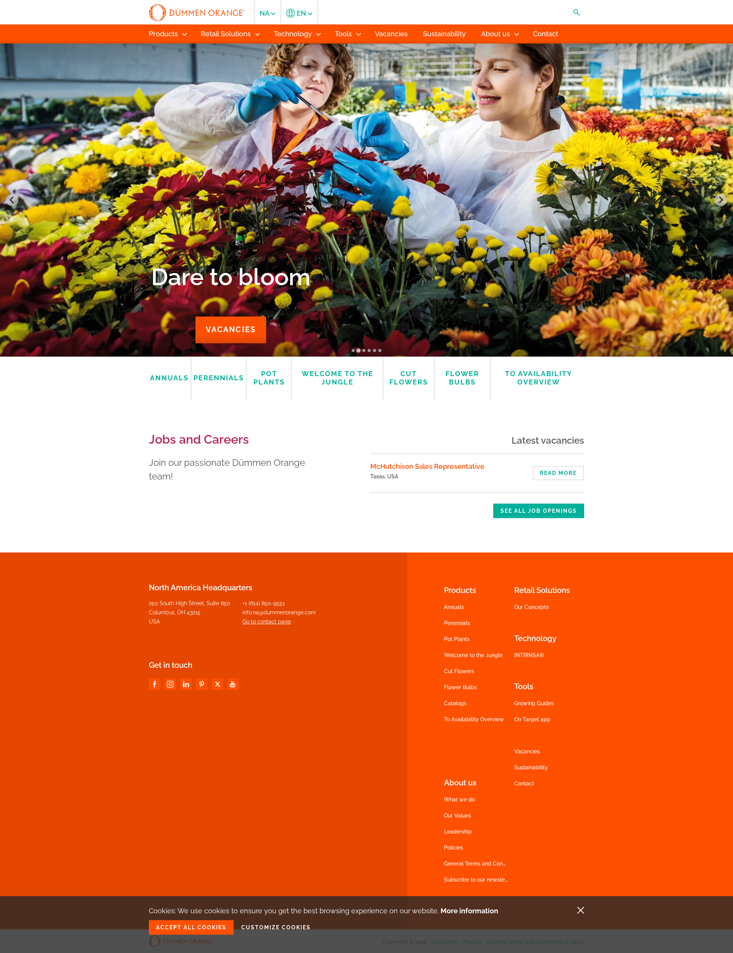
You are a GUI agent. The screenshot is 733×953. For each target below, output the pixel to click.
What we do (459, 799)
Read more (558, 473)
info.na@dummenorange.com (279, 612)
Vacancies (231, 329)
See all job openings (539, 511)
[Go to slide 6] (379, 350)
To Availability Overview (474, 719)
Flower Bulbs (460, 687)
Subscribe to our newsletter (478, 880)
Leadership (458, 832)
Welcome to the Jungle (473, 655)
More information (469, 911)
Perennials (457, 623)
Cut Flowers (459, 671)
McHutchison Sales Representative (427, 466)
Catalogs (455, 703)
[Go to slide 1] (353, 350)
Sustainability (531, 767)
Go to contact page (266, 622)
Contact (524, 783)
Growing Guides (534, 703)
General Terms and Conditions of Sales (492, 864)
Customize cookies (276, 927)
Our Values (457, 815)
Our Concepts (531, 607)
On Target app (532, 719)
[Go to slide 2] (358, 350)
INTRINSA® (529, 655)
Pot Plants (457, 639)
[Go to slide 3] (363, 350)
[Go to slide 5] (374, 350)
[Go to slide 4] (369, 350)
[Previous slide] (12, 200)
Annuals (454, 607)
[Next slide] (721, 200)
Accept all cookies (191, 927)
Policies (453, 848)
